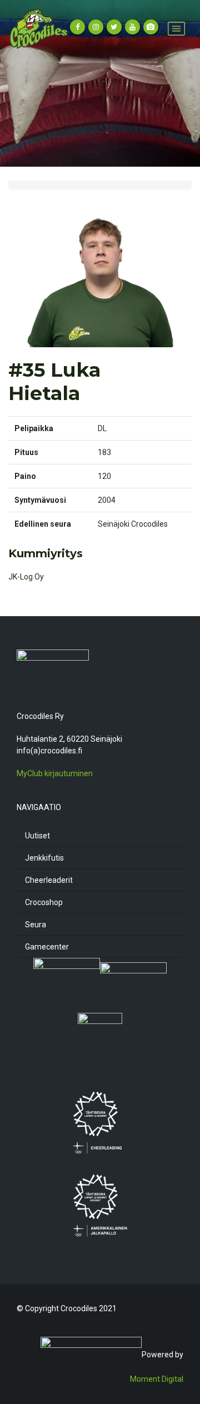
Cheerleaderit (49, 880)
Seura (35, 924)
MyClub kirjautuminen (55, 773)
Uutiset (37, 835)
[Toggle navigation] (176, 28)
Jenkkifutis (44, 857)
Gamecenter (47, 946)
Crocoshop (44, 902)
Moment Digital (156, 1379)
